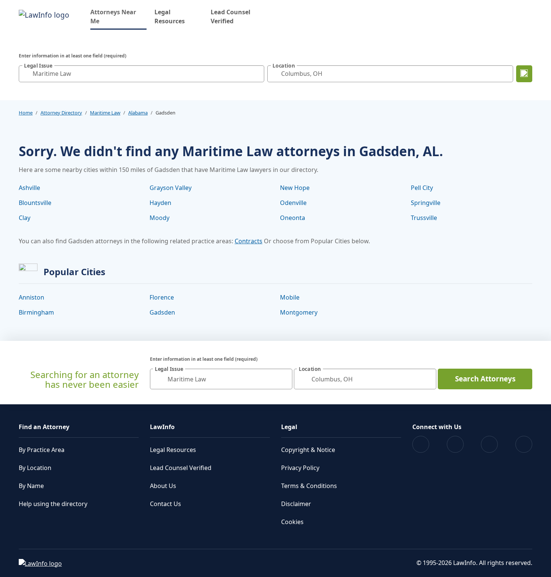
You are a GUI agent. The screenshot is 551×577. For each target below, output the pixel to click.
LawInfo (162, 427)
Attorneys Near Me (118, 16)
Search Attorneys (485, 379)
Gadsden (162, 312)
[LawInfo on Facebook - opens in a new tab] (420, 444)
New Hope (295, 187)
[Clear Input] (256, 73)
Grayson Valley (171, 187)
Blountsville (35, 202)
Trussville (424, 217)
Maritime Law (105, 112)
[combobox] (141, 73)
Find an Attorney (44, 427)
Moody (159, 217)
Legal (289, 427)
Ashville (29, 187)
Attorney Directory (61, 112)
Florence (162, 297)
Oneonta (292, 217)
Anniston (31, 297)
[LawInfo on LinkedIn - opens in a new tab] (523, 444)
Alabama (138, 112)
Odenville (293, 202)
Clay (24, 217)
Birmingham (36, 312)
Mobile (289, 297)
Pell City (422, 187)
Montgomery (298, 312)
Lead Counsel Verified (230, 16)
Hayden (160, 202)
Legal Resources (169, 16)
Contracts (248, 241)
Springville (425, 202)
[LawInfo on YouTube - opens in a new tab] (489, 444)
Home (26, 112)
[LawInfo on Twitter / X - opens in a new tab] (455, 444)
